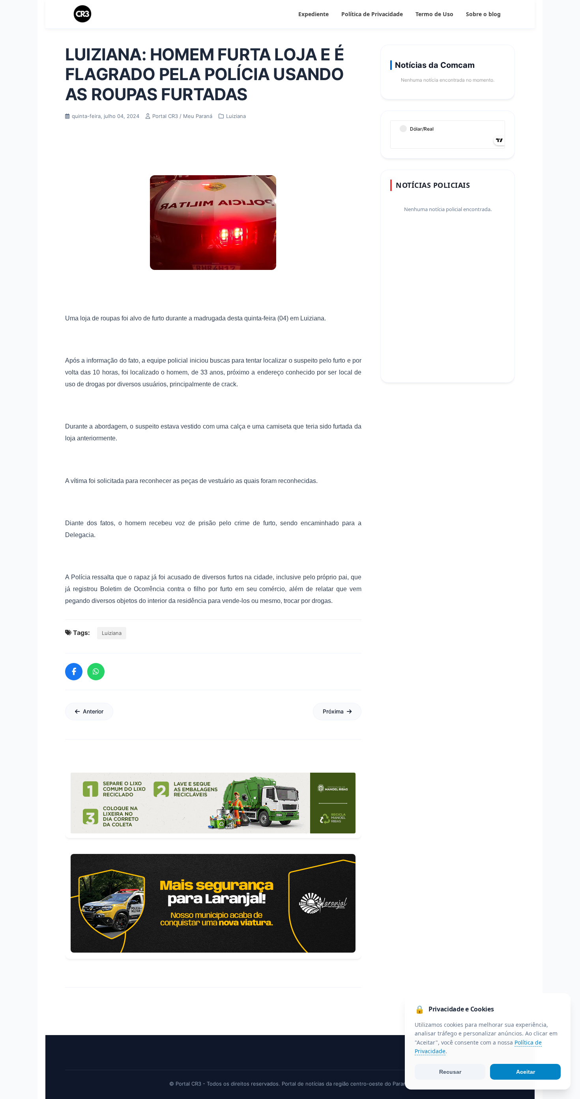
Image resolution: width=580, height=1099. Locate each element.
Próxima (333, 711)
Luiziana (112, 633)
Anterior (93, 711)
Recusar (450, 1072)
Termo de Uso (434, 14)
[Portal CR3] (82, 14)
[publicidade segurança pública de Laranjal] (213, 903)
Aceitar (525, 1072)
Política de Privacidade (372, 14)
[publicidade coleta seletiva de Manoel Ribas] (213, 803)
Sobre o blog (483, 14)
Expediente (313, 14)
